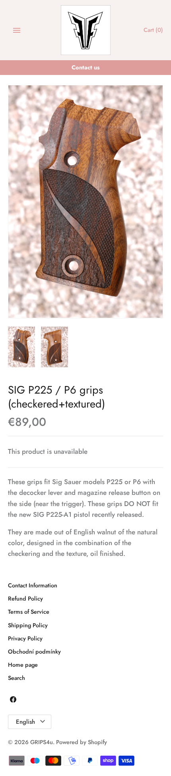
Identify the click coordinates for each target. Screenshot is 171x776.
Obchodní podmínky (34, 652)
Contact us (86, 67)
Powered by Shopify (81, 742)
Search (16, 678)
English (25, 721)
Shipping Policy (28, 625)
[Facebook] (13, 701)
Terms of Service (28, 612)
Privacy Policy (25, 638)
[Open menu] (16, 30)
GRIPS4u (41, 742)
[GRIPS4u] (86, 30)
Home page (23, 665)
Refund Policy (25, 599)
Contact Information (32, 585)
